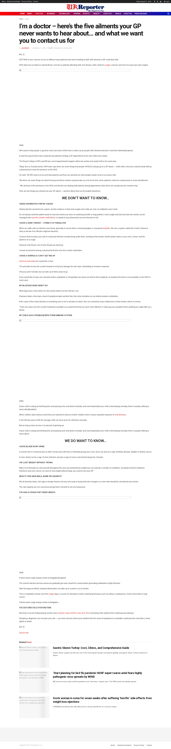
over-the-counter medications (43, 218)
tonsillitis (106, 228)
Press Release (140, 14)
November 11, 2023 (39, 48)
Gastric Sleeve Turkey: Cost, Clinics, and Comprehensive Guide (91, 647)
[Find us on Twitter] (157, 1)
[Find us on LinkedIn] (160, 1)
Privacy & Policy (27, 1)
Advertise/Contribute (13, 1)
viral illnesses (120, 415)
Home (22, 14)
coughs (107, 65)
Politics (39, 14)
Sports (86, 14)
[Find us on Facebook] (154, 1)
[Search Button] (168, 13)
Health (96, 14)
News (29, 14)
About (3, 1)
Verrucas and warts (27, 261)
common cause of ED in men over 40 (72, 613)
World (118, 14)
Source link (23, 633)
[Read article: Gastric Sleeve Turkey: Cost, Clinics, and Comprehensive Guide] (34, 657)
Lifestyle (107, 14)
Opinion (77, 14)
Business (51, 14)
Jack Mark (25, 48)
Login (167, 1)
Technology (64, 14)
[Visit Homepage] (85, 7)
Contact (35, 1)
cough (51, 594)
